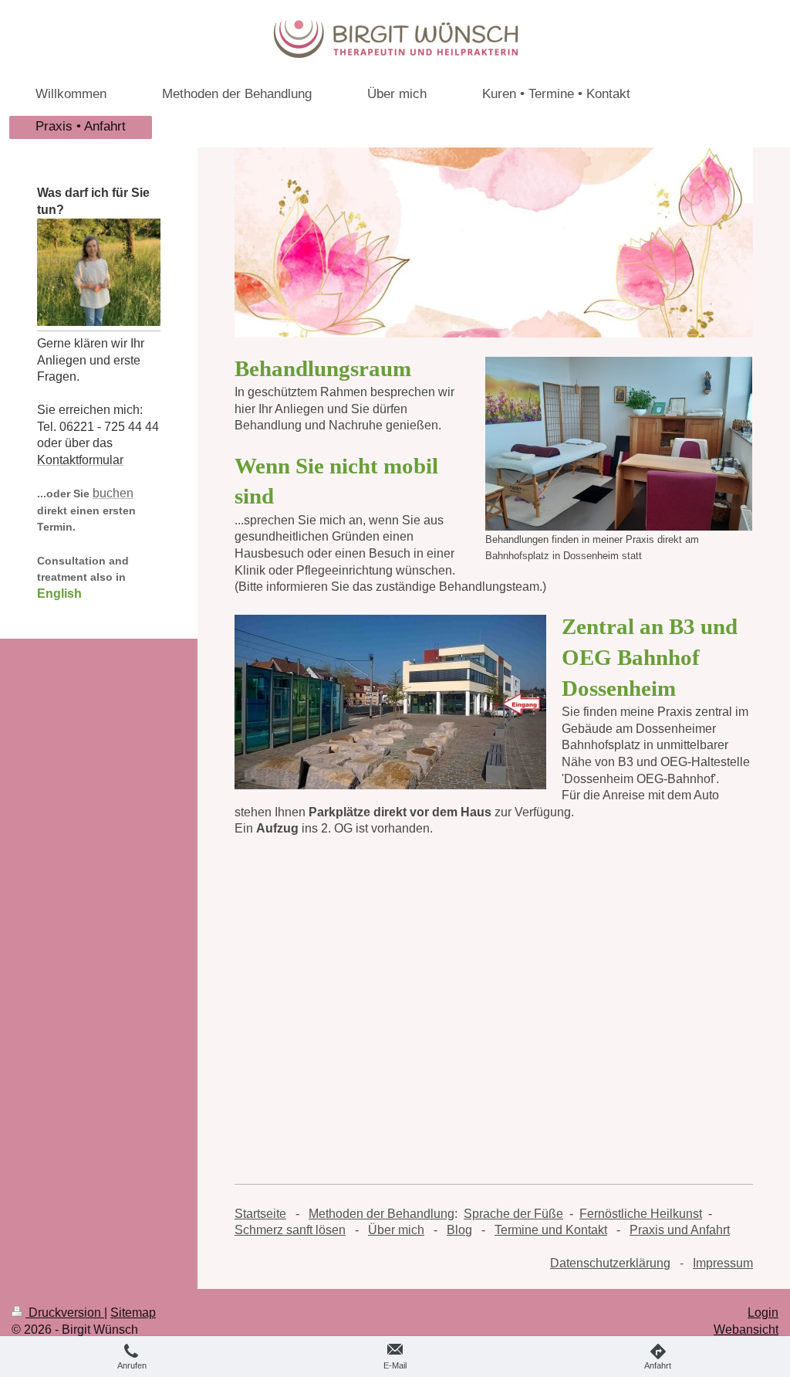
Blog (459, 1229)
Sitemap (133, 1312)
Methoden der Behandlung (381, 1213)
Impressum (723, 1263)
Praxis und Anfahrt (680, 1229)
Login (763, 1312)
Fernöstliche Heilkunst (640, 1213)
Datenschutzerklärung (610, 1263)
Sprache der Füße (513, 1213)
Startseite (260, 1213)
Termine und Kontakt (551, 1229)
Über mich (396, 1229)
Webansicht (746, 1329)
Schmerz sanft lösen (290, 1229)
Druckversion (64, 1312)
